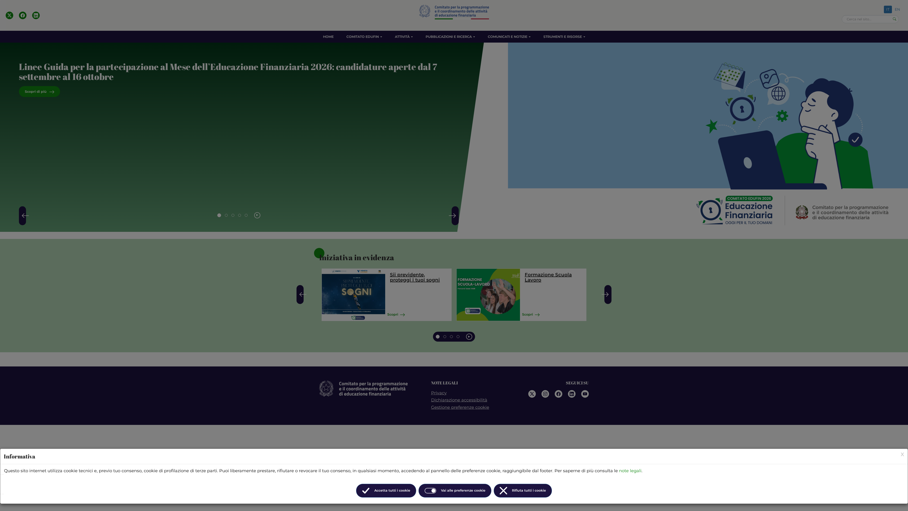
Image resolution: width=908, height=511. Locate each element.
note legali (630, 470)
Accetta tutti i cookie (392, 490)
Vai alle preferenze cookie (463, 490)
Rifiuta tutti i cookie (529, 490)
